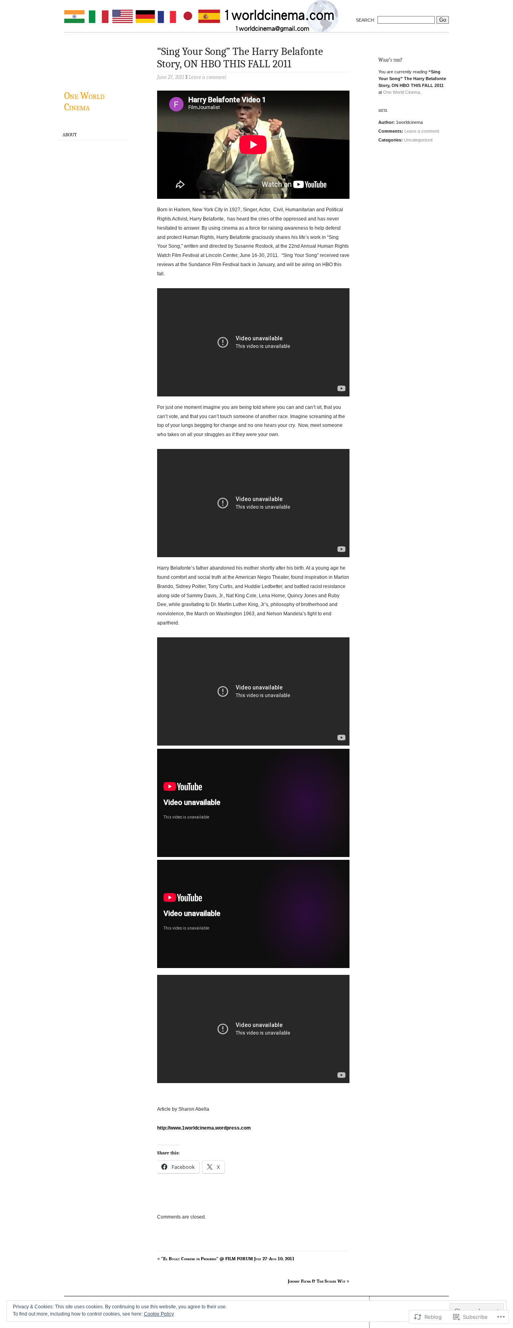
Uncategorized (418, 139)
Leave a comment (421, 131)
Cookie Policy (159, 1314)
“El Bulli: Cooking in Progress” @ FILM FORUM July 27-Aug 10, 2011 (228, 1258)
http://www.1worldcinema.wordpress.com (204, 1128)
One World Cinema (84, 101)
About (70, 134)
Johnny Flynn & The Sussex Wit (316, 1281)
